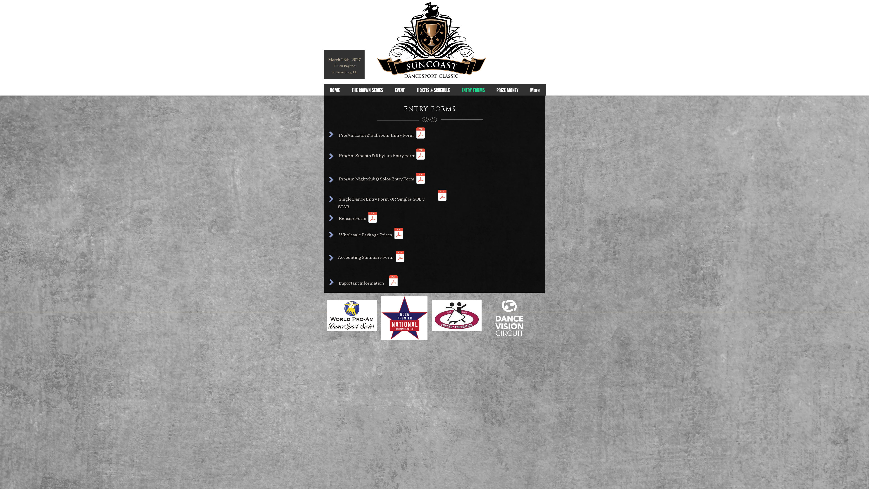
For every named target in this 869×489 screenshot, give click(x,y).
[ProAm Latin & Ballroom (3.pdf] (420, 133)
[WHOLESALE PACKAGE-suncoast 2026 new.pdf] (398, 234)
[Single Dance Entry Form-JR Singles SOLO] (442, 196)
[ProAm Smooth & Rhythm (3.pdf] (420, 154)
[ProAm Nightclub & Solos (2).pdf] (420, 179)
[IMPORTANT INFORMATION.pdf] (393, 281)
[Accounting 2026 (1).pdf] (400, 257)
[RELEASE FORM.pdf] (372, 218)
